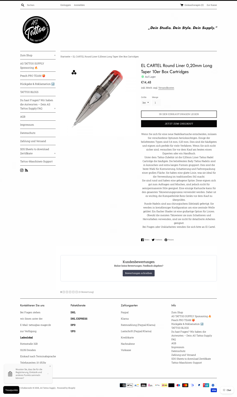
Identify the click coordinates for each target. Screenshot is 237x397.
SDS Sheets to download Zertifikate (38, 151)
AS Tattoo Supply (48, 388)
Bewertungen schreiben (138, 273)
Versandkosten (166, 87)
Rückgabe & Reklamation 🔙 (37, 84)
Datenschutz (27, 132)
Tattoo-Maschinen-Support (36, 161)
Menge (155, 97)
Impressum (27, 124)
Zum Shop (38, 55)
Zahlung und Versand (33, 141)
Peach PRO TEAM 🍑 (32, 75)
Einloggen (65, 5)
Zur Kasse (212, 5)
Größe (143, 97)
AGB (22, 116)
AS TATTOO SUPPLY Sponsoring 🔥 (32, 65)
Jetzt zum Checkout (179, 123)
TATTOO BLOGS (29, 92)
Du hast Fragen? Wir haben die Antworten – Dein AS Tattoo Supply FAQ (38, 104)
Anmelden (79, 5)
